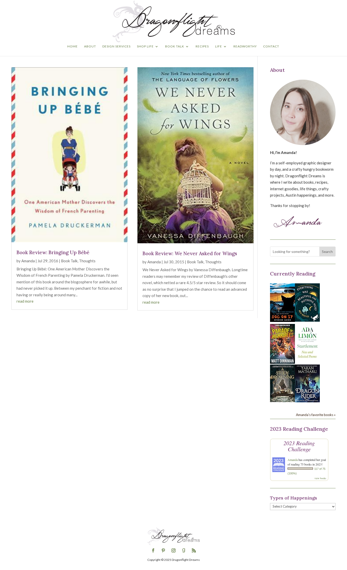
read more (25, 301)
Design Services (116, 46)
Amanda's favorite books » (316, 415)
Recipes (202, 46)
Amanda (28, 260)
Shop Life (145, 46)
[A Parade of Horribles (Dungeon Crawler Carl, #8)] (282, 362)
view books (320, 478)
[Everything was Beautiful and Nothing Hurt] (307, 320)
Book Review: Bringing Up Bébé (53, 252)
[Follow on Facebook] (153, 550)
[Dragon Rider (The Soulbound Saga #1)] (307, 401)
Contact (271, 46)
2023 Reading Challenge (299, 446)
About (90, 46)
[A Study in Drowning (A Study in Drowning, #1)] (282, 400)
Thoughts (87, 260)
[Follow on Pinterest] (163, 550)
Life (218, 46)
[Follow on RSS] (194, 550)
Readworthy (245, 46)
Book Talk (174, 46)
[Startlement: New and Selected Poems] (307, 360)
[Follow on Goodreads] (184, 550)
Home (72, 46)
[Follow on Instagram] (173, 550)
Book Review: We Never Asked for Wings (190, 253)
